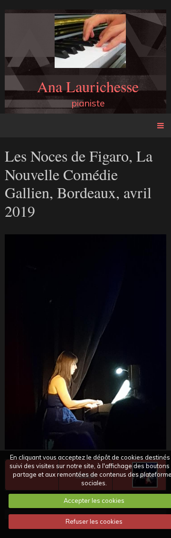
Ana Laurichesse (88, 86)
